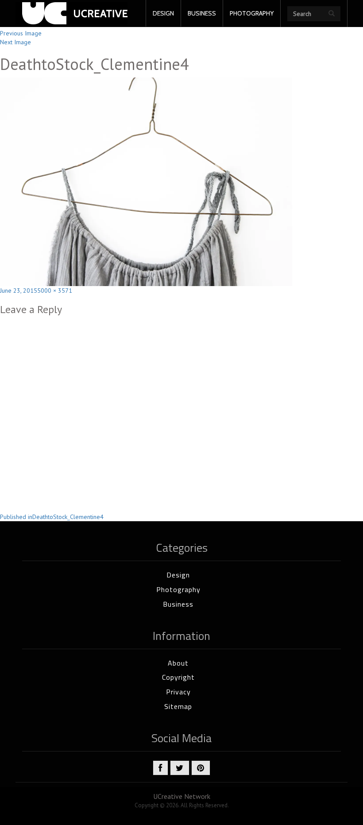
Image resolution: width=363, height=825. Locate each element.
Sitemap (178, 706)
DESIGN (163, 13)
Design (178, 574)
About (178, 663)
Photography (178, 589)
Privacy (178, 691)
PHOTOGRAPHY (252, 13)
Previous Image (21, 33)
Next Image (15, 42)
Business (178, 604)
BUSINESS (202, 13)
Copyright (178, 677)
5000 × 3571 (54, 290)
